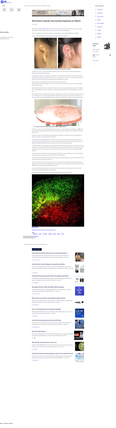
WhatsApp (35, 234)
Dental (99, 20)
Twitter (40, 234)
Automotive (100, 9)
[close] (83, 331)
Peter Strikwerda (35, 236)
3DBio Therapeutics (47, 29)
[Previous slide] (94, 55)
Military (99, 37)
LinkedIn (50, 234)
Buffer (54, 234)
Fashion (99, 30)
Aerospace (100, 13)
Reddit (58, 234)
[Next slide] (110, 55)
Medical (99, 33)
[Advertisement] (11, 22)
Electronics (100, 26)
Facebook (45, 234)
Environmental (100, 23)
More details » (96, 60)
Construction (100, 16)
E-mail (62, 234)
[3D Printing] (6, 2)
